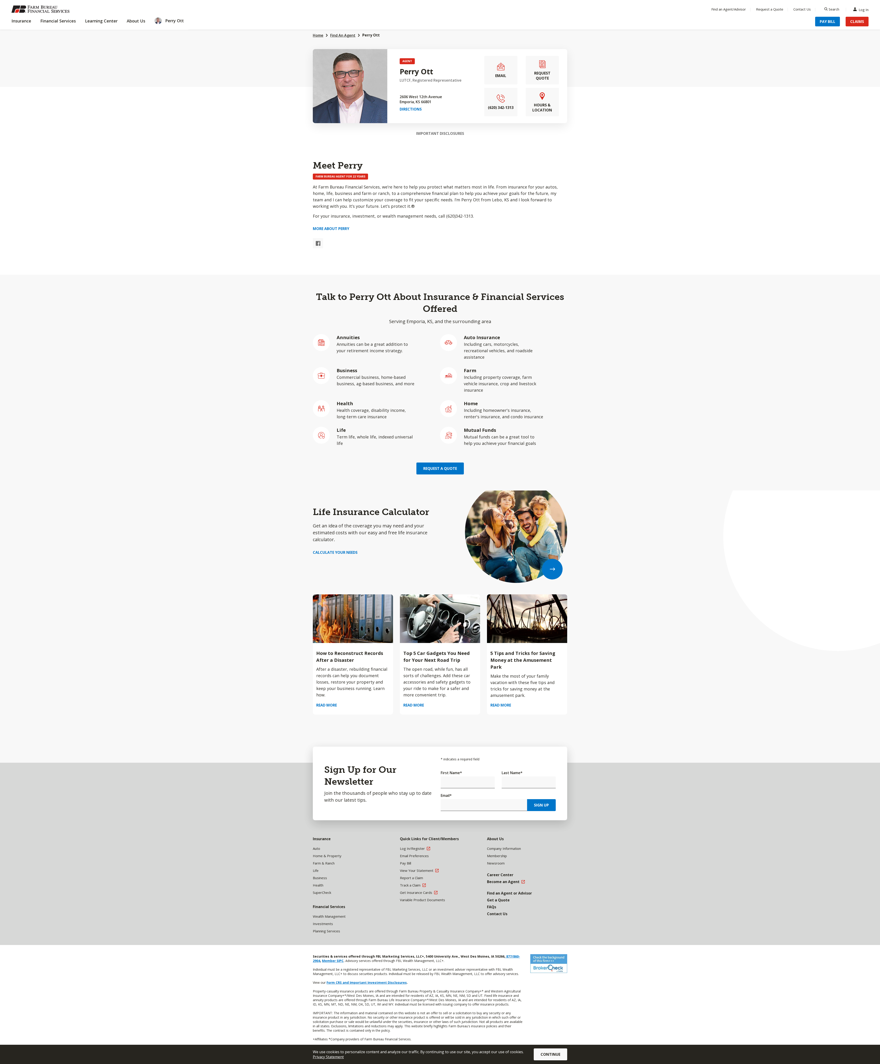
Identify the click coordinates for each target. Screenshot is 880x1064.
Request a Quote (769, 9)
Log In (864, 9)
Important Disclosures (440, 133)
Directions (411, 109)
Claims (857, 21)
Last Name (512, 772)
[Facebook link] (318, 243)
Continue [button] (550, 1054)
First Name (451, 772)
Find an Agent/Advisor (728, 9)
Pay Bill (827, 21)
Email (446, 795)
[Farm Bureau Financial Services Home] (41, 9)
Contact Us (802, 9)
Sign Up (541, 805)
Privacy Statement (328, 1056)
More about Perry (331, 228)
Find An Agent (342, 35)
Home (318, 35)
